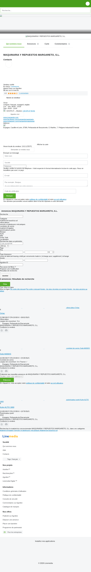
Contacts (6, 454)
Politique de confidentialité (12, 495)
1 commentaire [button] (23, 93)
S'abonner (7, 380)
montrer (5, 276)
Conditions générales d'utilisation (14, 491)
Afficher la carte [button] (42, 144)
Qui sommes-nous (9, 446)
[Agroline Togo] (14, 3)
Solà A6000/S (5, 354)
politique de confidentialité (38, 199)
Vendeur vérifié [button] (9, 85)
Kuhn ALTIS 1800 (7, 407)
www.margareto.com (10, 117)
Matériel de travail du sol (48, 430)
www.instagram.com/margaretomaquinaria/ (19, 121)
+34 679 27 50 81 (28, 111)
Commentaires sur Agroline (12, 503)
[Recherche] (88, 10)
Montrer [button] (19, 111)
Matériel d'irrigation (7, 430)
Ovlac (2, 313)
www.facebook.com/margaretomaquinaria (18, 119)
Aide (4, 450)
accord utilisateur (60, 199)
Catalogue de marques (11, 507)
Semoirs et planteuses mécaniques (27, 430)
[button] (87, 3)
